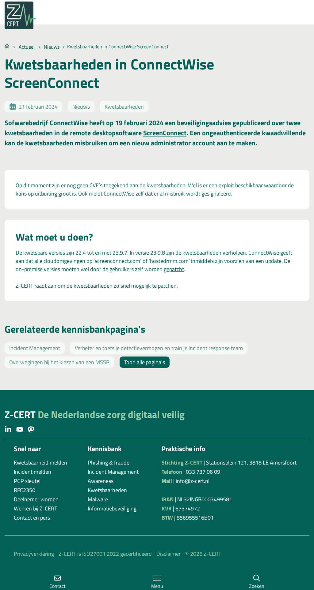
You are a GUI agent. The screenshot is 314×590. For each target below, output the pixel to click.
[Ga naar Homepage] (7, 46)
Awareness (100, 481)
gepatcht (174, 269)
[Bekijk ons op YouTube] (19, 429)
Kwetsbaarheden (107, 490)
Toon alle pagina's (144, 362)
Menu (157, 586)
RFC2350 (24, 490)
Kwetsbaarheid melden (40, 462)
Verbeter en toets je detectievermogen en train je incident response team (159, 348)
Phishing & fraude (108, 462)
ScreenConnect (164, 133)
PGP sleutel (27, 481)
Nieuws (51, 46)
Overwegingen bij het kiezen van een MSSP (59, 362)
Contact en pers (32, 517)
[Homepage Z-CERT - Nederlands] (26, 15)
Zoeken (256, 586)
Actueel (27, 46)
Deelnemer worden (36, 499)
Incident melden (32, 472)
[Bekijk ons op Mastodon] (31, 429)
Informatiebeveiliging (112, 508)
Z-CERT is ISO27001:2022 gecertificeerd (105, 554)
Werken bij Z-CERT (35, 508)
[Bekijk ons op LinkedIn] (8, 429)
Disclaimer (168, 554)
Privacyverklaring (34, 554)
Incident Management (34, 348)
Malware (98, 499)
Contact (57, 586)
